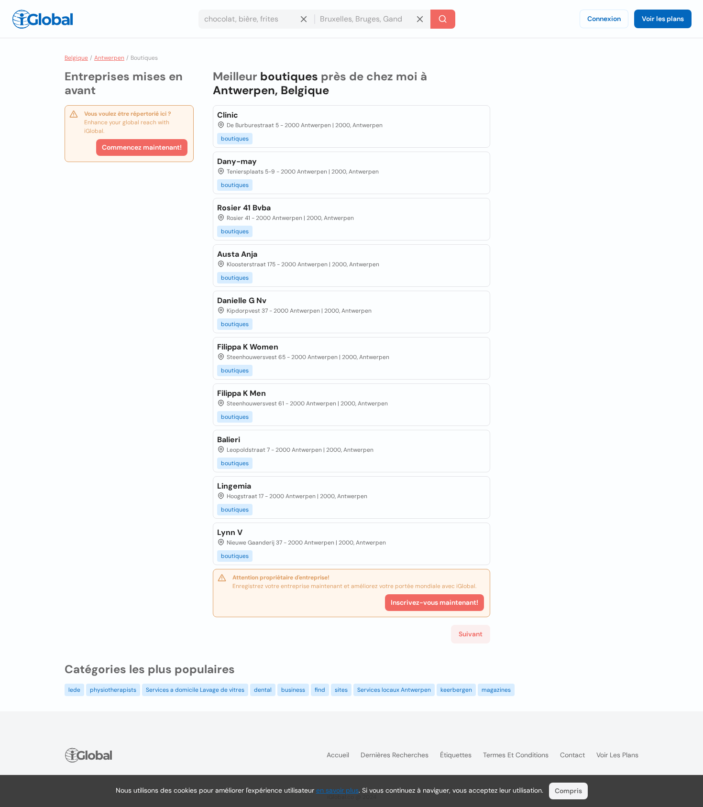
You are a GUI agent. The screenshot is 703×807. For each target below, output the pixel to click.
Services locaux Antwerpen (394, 690)
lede (74, 690)
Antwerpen (109, 58)
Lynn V (229, 532)
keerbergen (456, 690)
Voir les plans (663, 18)
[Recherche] (442, 19)
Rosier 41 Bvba (244, 208)
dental (263, 690)
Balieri (228, 440)
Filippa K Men (241, 393)
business (293, 690)
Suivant (471, 634)
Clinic (227, 115)
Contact (572, 755)
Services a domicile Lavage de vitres (195, 690)
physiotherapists (113, 690)
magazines (496, 690)
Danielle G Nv (241, 300)
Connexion (604, 18)
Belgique (76, 58)
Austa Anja (237, 254)
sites (341, 690)
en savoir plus (337, 790)
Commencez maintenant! (142, 147)
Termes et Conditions (516, 755)
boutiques (235, 138)
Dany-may (237, 161)
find (320, 690)
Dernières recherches (394, 755)
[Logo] (42, 19)
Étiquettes (456, 755)
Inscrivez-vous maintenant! (434, 602)
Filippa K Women (247, 347)
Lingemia (234, 486)
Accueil (338, 755)
